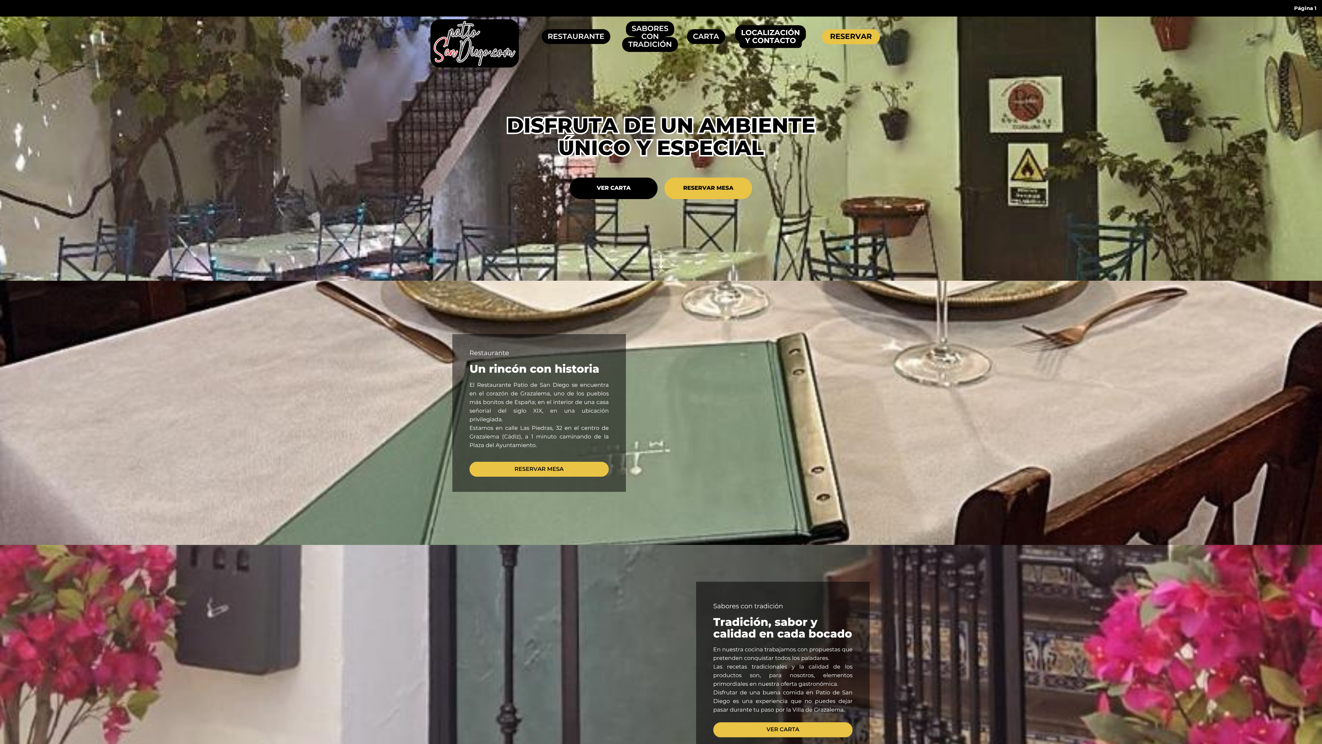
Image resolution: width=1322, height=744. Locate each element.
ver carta (613, 188)
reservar (851, 36)
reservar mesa (708, 188)
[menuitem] (1305, 8)
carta (706, 36)
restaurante (576, 36)
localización (770, 32)
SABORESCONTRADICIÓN (650, 36)
